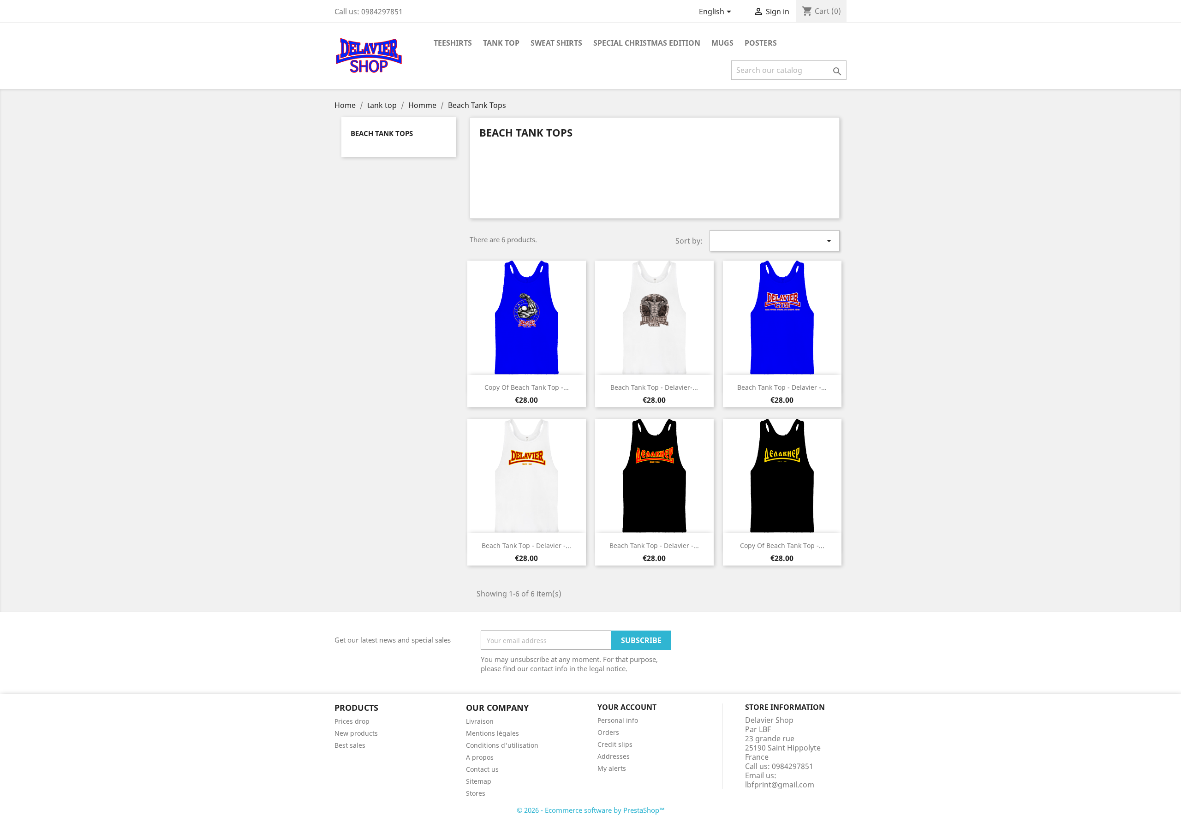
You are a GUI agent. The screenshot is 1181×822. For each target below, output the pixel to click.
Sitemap (478, 781)
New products (356, 733)
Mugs (722, 43)
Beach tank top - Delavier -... (782, 387)
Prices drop (352, 721)
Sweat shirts (556, 43)
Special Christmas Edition (646, 43)
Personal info (617, 720)
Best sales (349, 745)
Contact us (482, 769)
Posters (761, 43)
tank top (501, 43)
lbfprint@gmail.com (779, 785)
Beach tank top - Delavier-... (654, 387)
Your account (626, 707)
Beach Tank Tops (382, 133)
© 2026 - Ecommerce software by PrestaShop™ (591, 810)
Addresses (613, 756)
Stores (475, 793)
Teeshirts (453, 43)
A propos (480, 757)
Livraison (480, 721)
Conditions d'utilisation (502, 745)
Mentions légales (492, 733)
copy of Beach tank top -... (526, 387)
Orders (608, 732)
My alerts (611, 768)
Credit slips (614, 744)
